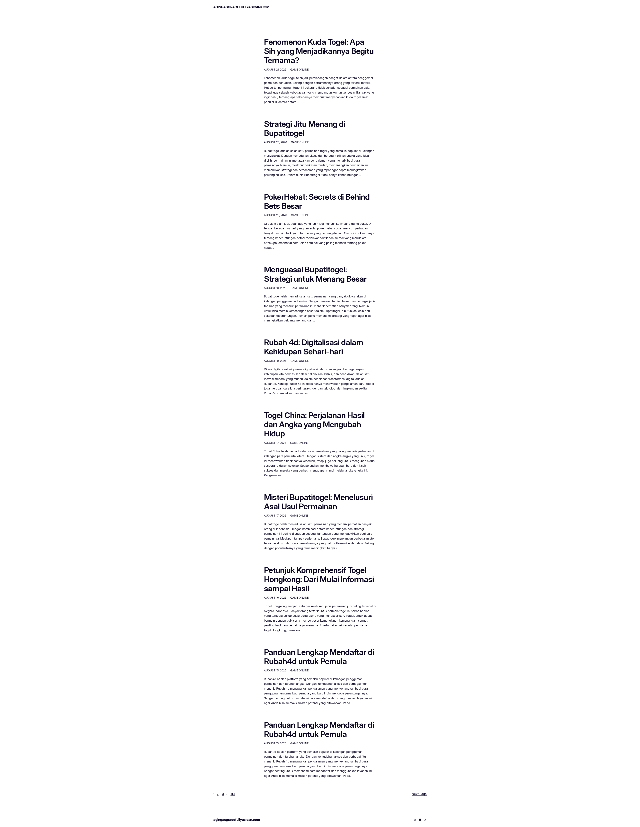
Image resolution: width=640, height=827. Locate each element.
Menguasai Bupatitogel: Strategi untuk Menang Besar (315, 274)
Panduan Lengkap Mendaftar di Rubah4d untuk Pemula (319, 656)
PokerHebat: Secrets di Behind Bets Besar (317, 201)
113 (232, 794)
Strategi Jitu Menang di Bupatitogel (304, 128)
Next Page (419, 794)
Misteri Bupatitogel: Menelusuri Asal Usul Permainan (318, 502)
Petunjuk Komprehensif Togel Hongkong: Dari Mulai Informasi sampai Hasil (319, 579)
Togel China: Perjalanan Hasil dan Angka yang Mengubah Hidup (314, 424)
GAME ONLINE (299, 69)
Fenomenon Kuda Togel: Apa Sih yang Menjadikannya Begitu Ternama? (319, 51)
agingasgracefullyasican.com (241, 7)
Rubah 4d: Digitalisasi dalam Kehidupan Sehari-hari (313, 347)
